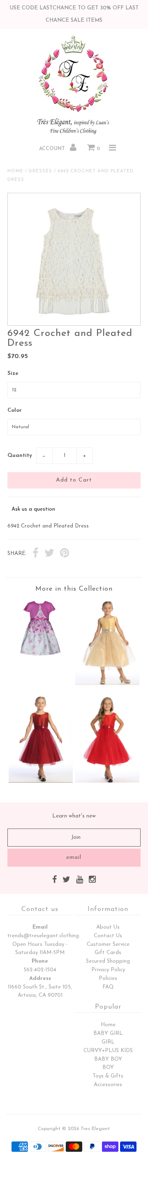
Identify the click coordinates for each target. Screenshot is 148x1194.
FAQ (108, 987)
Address (40, 978)
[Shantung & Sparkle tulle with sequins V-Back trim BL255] (107, 683)
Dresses (40, 171)
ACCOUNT (53, 148)
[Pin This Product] (64, 554)
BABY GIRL (108, 1033)
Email (40, 927)
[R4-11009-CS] (40, 654)
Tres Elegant (95, 1128)
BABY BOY (108, 1059)
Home (15, 171)
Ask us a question (33, 509)
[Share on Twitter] (49, 554)
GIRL (108, 1042)
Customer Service (108, 944)
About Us (108, 927)
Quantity (19, 455)
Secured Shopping (108, 961)
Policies (108, 978)
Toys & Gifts (107, 1076)
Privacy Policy (108, 970)
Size (12, 373)
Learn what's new (74, 816)
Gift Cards (108, 952)
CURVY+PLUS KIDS (108, 1050)
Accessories (108, 1084)
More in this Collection (74, 589)
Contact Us (108, 935)
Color (14, 410)
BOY (108, 1067)
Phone (40, 961)
